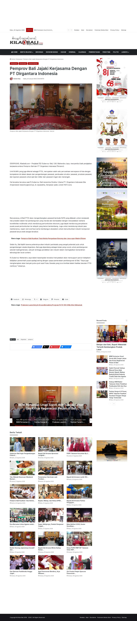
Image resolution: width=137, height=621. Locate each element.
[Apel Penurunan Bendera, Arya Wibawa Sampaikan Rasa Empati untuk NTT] (51, 562)
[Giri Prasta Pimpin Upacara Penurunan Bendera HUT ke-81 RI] (79, 562)
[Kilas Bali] (26, 40)
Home (15, 52)
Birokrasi (39, 52)
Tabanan (51, 397)
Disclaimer (89, 30)
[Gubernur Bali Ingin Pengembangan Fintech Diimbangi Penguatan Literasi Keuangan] (22, 444)
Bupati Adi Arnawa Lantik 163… (78, 477)
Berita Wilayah (26, 52)
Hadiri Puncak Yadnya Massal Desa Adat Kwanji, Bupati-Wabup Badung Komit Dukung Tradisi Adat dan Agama (117, 372)
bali (18, 339)
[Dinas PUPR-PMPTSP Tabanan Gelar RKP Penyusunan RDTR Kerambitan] (79, 539)
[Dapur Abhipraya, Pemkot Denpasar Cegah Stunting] (51, 515)
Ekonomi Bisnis (52, 52)
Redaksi (76, 30)
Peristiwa (106, 52)
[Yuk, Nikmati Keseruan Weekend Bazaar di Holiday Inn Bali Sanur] (22, 468)
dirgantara (23, 339)
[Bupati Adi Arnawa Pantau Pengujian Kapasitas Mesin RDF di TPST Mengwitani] (79, 491)
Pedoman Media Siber (101, 30)
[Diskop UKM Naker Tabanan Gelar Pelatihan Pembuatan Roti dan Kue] (102, 384)
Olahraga (82, 52)
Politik (116, 52)
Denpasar (19, 59)
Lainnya (124, 52)
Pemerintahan (94, 52)
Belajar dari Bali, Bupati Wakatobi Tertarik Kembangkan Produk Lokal (111, 347)
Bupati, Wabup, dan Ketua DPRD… (50, 500)
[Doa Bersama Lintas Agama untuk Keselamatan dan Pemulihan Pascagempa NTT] (22, 515)
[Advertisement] (68, 14)
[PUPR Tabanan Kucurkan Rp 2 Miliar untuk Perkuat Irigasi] (79, 444)
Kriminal (72, 52)
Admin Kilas (16, 79)
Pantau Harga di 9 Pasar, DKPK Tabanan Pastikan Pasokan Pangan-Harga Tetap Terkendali (51, 406)
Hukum (63, 52)
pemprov (30, 339)
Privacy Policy (114, 30)
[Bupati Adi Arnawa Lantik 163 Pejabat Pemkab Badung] (79, 468)
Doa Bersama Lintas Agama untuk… (22, 524)
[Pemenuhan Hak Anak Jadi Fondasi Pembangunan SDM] (51, 468)
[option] (51, 406)
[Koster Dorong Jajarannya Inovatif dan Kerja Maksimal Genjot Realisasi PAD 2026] (22, 539)
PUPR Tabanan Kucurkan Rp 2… (78, 453)
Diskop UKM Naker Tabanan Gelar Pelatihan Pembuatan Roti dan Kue (118, 384)
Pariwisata (23, 63)
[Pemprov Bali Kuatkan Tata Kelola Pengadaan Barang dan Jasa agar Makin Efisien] (22, 491)
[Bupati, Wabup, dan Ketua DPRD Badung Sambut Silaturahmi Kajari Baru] (51, 491)
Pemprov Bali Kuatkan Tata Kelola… (22, 500)
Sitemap (123, 30)
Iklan (82, 30)
